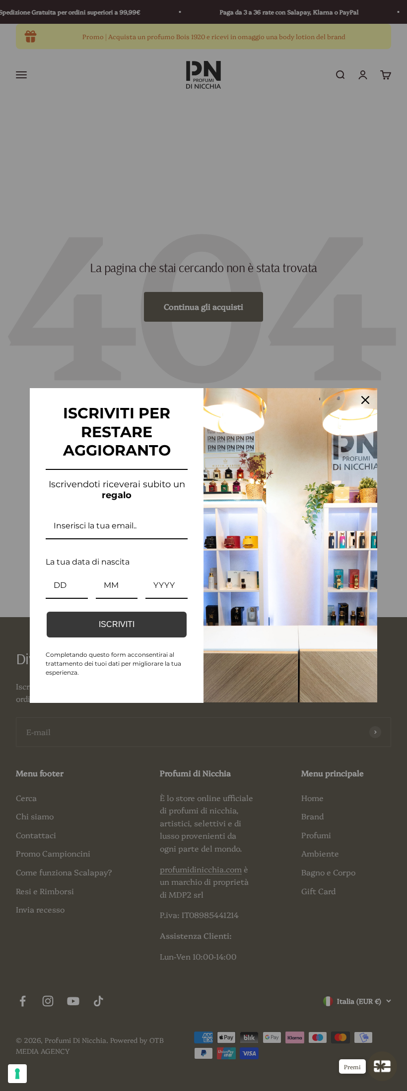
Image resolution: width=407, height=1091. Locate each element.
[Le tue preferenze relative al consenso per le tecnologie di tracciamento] (17, 1073)
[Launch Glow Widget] (382, 1066)
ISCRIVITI (117, 624)
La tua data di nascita (88, 562)
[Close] (365, 400)
